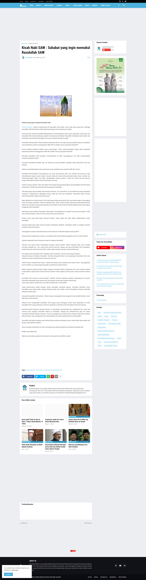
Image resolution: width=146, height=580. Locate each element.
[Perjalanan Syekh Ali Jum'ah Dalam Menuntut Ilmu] (56, 411)
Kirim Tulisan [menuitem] (105, 5)
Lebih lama (87, 523)
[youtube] (125, 1)
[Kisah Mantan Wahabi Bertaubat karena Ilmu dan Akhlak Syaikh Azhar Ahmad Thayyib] (56, 436)
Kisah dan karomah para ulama (112, 312)
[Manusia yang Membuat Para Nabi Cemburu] (79, 436)
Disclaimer (41, 1)
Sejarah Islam (102, 327)
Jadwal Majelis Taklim (110, 345)
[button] (119, 5)
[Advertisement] (73, 24)
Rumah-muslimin (27, 127)
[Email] (56, 376)
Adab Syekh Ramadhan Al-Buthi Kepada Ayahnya (32, 446)
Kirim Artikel (49, 1)
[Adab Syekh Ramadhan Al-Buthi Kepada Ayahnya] (32, 436)
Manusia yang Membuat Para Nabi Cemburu (78, 446)
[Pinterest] (52, 376)
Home (21, 1)
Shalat (99, 316)
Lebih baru (24, 523)
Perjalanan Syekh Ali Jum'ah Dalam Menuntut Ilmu (54, 421)
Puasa (119, 338)
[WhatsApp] (48, 376)
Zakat (99, 345)
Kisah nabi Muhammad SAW (53, 370)
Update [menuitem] (38, 5)
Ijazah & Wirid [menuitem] (77, 5)
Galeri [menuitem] (87, 5)
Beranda (24, 43)
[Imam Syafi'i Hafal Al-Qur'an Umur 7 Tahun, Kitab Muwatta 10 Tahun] (32, 411)
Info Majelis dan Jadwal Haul (106, 338)
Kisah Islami (39, 370)
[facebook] (120, 1)
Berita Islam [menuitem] (48, 5)
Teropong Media (101, 300)
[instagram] (122, 1)
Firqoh (106, 316)
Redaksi (32, 386)
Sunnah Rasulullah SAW (111, 342)
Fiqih (99, 312)
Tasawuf (114, 320)
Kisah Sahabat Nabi (103, 334)
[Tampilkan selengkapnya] (60, 376)
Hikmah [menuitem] (59, 5)
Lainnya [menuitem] (94, 5)
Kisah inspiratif (33, 43)
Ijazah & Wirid (101, 323)
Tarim (99, 342)
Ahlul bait (113, 316)
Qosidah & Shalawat (103, 320)
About (26, 1)
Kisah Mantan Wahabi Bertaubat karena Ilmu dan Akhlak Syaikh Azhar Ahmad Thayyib (55, 447)
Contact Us (33, 1)
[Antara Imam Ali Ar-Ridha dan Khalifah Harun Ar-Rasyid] (79, 411)
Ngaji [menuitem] (67, 5)
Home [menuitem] (31, 5)
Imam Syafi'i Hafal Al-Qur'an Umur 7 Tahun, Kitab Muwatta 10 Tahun (32, 422)
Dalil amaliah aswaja (114, 323)
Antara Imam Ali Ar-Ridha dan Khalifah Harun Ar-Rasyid (78, 421)
